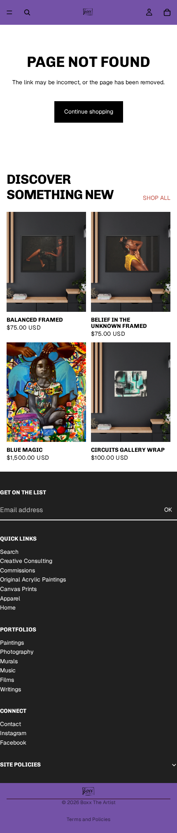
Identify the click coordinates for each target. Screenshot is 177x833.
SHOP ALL (156, 198)
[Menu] (9, 12)
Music (8, 670)
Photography (17, 651)
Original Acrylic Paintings (33, 579)
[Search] (27, 12)
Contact (10, 724)
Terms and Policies (88, 819)
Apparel (10, 598)
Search (9, 551)
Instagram (13, 733)
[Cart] (167, 12)
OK (168, 509)
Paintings (12, 642)
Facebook (13, 742)
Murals (9, 661)
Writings (10, 689)
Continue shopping (88, 111)
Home (8, 607)
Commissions (17, 570)
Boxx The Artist (98, 802)
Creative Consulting (26, 561)
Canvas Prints (18, 589)
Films (7, 679)
